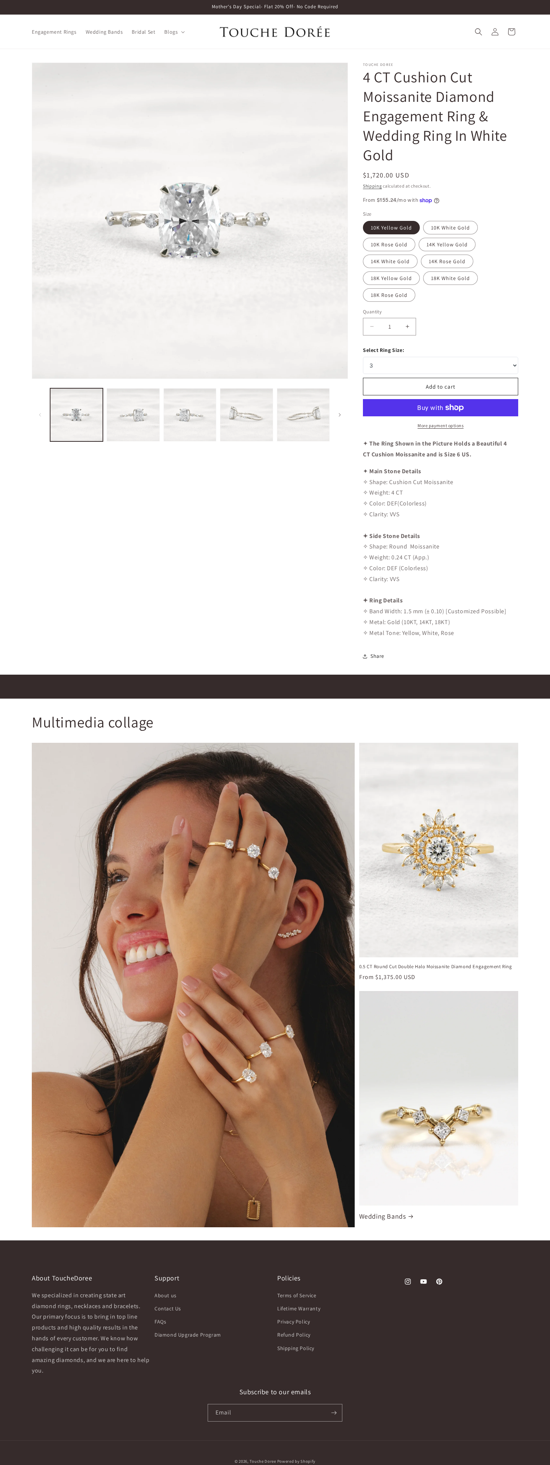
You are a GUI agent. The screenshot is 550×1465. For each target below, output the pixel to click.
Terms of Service (297, 1295)
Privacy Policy (293, 1321)
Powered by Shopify (296, 1461)
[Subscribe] (334, 1413)
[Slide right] (339, 415)
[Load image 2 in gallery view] (133, 414)
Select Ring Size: (383, 350)
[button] (174, 32)
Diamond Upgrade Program (188, 1334)
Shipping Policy (295, 1348)
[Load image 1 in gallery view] (76, 414)
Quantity (372, 311)
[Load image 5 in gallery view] (303, 414)
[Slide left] (40, 415)
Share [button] (377, 656)
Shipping (372, 186)
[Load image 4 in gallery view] (246, 414)
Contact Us (168, 1308)
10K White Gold (450, 227)
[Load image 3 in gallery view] (190, 414)
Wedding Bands (382, 1216)
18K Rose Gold (389, 295)
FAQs (160, 1321)
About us (166, 1295)
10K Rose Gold (389, 244)
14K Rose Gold (447, 261)
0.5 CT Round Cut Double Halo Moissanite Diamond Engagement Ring (435, 967)
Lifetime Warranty (298, 1308)
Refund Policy (294, 1334)
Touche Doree (263, 1461)
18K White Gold (450, 278)
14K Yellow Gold (447, 244)
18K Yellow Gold (391, 278)
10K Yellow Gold (391, 227)
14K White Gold (390, 261)
